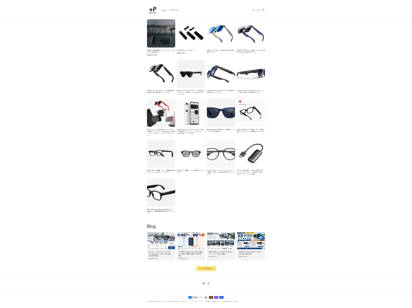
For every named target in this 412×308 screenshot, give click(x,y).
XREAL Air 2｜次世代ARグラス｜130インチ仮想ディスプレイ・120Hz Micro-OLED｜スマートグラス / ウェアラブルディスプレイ (161, 132)
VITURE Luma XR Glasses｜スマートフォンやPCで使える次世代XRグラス (250, 91)
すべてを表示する (206, 268)
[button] (253, 10)
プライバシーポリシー (197, 301)
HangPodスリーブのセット (186, 50)
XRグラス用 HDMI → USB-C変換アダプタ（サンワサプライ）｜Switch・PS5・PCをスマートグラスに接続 (250, 172)
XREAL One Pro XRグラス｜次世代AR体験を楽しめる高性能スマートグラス (160, 91)
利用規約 (208, 301)
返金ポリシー (185, 301)
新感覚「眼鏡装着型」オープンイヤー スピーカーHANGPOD (161, 51)
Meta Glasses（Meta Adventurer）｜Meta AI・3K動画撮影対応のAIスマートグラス (161, 211)
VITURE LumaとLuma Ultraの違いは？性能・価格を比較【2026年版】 (191, 254)
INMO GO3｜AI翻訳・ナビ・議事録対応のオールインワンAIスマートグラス (161, 171)
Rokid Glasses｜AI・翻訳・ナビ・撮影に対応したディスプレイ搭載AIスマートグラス (250, 131)
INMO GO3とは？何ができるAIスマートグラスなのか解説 (220, 253)
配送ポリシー (216, 301)
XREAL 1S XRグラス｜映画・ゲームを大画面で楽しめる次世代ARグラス (251, 51)
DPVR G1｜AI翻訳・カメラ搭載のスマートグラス (191, 171)
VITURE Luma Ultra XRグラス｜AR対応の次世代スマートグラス (221, 91)
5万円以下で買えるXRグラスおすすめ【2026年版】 (250, 253)
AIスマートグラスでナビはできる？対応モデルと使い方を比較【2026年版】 (160, 254)
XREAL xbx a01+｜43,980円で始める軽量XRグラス (220, 51)
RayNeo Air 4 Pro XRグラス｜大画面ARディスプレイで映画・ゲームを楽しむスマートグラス (191, 92)
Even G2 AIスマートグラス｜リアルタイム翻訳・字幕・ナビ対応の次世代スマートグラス (221, 172)
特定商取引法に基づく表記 (229, 301)
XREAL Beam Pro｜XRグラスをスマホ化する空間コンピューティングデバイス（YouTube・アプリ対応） (190, 131)
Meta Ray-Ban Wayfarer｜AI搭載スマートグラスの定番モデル (220, 130)
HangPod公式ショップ (159, 301)
